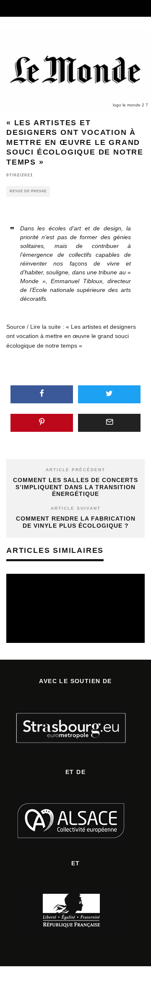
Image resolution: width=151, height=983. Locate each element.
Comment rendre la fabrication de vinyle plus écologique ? (75, 522)
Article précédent (75, 469)
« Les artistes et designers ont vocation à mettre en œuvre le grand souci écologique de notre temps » (71, 336)
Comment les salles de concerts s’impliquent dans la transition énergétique (75, 487)
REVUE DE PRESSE (28, 191)
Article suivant (76, 508)
